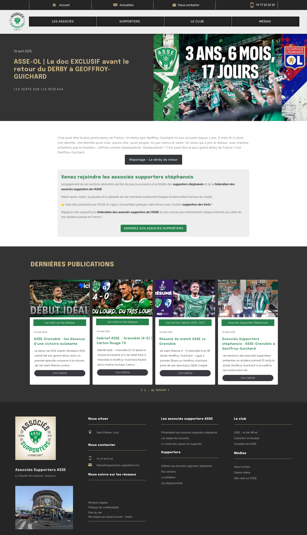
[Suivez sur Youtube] (97, 488)
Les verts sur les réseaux (39, 89)
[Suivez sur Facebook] (91, 488)
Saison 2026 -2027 (193, 322)
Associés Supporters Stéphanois (248, 322)
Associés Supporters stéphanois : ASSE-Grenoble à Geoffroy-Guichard (248, 344)
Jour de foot (172, 322)
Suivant (161, 390)
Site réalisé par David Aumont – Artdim (110, 516)
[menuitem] (62, 22)
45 (152, 390)
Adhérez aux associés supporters (153, 228)
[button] (153, 160)
